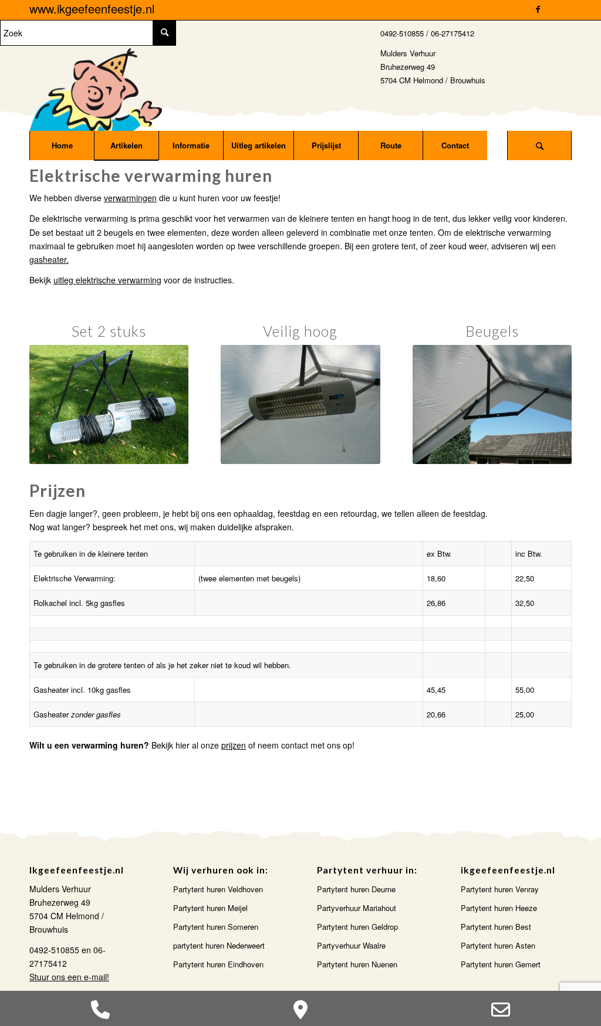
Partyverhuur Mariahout (356, 907)
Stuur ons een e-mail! (69, 977)
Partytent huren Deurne (356, 889)
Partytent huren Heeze (499, 907)
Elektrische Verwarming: (74, 578)
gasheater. (49, 259)
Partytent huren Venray (500, 889)
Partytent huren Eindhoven (218, 964)
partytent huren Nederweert (219, 945)
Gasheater (51, 689)
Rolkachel (50, 602)
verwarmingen (130, 198)
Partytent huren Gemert (501, 964)
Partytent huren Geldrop (357, 926)
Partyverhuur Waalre (351, 945)
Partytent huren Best (496, 926)
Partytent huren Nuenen (357, 964)
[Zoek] (539, 145)
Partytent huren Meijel (210, 907)
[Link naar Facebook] (538, 9)
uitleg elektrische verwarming (107, 280)
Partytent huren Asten (498, 945)
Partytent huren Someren (215, 926)
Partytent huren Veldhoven (218, 889)
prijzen (233, 745)
